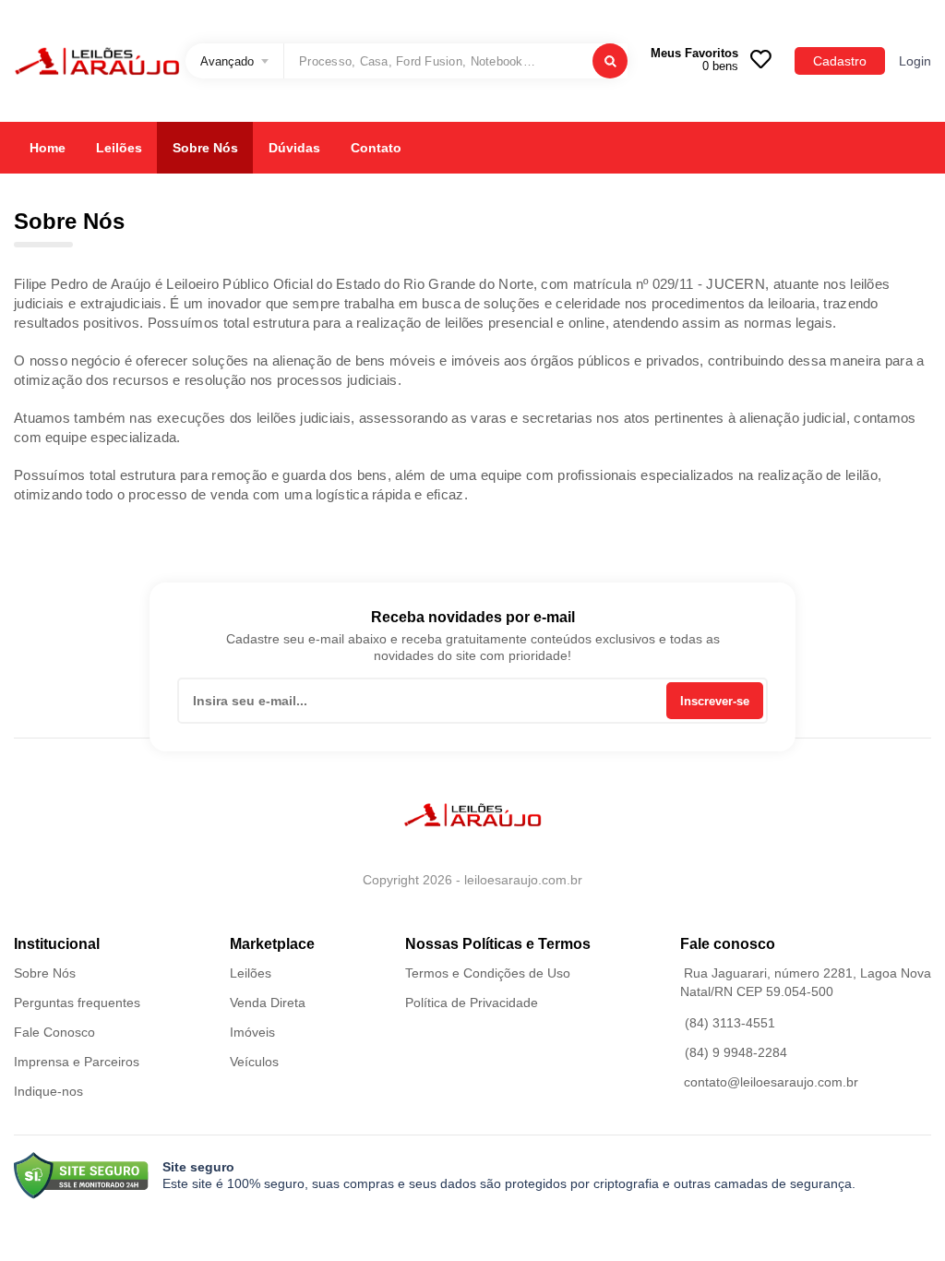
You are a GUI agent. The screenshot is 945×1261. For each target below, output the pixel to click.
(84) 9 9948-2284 (736, 1052)
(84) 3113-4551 (730, 1022)
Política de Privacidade (471, 1002)
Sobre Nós (205, 147)
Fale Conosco (54, 1032)
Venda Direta (267, 1002)
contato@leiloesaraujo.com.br (771, 1082)
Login (915, 61)
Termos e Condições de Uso (487, 973)
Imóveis (252, 1032)
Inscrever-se (714, 701)
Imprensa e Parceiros (76, 1061)
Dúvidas (294, 147)
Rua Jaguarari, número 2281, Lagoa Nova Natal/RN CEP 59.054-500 (805, 982)
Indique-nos (48, 1091)
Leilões (119, 147)
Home (48, 147)
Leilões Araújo (97, 61)
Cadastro (840, 61)
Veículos (254, 1061)
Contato (376, 147)
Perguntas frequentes (77, 1002)
